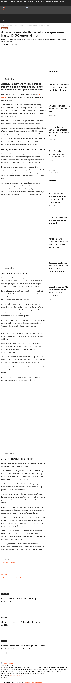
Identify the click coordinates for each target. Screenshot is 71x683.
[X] (62, 4)
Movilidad (43, 16)
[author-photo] (5, 572)
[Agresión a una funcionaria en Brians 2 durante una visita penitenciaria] (59, 232)
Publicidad (38, 682)
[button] (67, 16)
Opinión (51, 16)
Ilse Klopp (5, 44)
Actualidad (12, 16)
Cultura (36, 16)
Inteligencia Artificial (9, 562)
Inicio (2, 25)
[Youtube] (65, 4)
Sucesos (57, 16)
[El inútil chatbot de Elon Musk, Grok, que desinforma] (23, 588)
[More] (20, 48)
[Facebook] (56, 4)
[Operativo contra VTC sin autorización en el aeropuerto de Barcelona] (59, 280)
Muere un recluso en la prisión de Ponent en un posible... (59, 220)
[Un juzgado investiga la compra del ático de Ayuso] (59, 98)
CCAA (19, 16)
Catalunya (12, 1)
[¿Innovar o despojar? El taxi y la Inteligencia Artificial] (23, 611)
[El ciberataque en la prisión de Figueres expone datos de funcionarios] (59, 186)
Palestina (4, 1)
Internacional (21, 1)
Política (4, 21)
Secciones (52, 170)
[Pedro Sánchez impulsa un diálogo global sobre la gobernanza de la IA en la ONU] (23, 635)
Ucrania (48, 1)
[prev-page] (2, 653)
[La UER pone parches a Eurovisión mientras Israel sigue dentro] (59, 77)
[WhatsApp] (11, 48)
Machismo (31, 1)
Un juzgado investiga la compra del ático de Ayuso (59, 109)
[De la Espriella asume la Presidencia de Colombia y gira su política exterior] (59, 144)
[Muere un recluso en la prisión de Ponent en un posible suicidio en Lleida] (59, 210)
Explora (4, 16)
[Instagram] (59, 4)
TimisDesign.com (29, 682)
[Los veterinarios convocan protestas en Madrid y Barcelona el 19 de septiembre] (59, 120)
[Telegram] (16, 48)
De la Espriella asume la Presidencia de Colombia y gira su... (58, 154)
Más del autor (20, 578)
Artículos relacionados (8, 578)
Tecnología (9, 25)
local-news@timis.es (16, 675)
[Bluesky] (68, 4)
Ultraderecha (40, 1)
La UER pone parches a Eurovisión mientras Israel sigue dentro (59, 87)
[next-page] (5, 653)
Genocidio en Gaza (58, 1)
